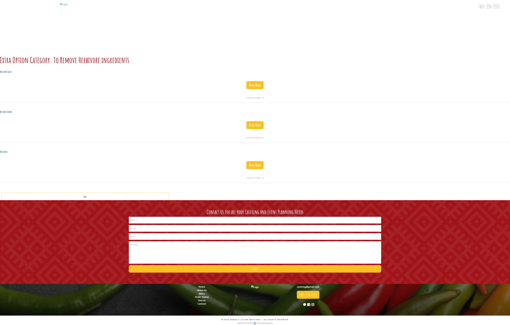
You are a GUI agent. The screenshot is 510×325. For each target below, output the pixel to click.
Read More (255, 85)
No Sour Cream (6, 112)
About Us (202, 290)
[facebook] (308, 305)
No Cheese (3, 151)
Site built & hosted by (255, 323)
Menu (202, 293)
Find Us (202, 300)
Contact (201, 303)
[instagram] (312, 305)
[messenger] (506, 7)
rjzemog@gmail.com (308, 286)
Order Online (202, 297)
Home (202, 286)
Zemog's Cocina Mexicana (245, 319)
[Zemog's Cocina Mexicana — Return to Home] (63, 4)
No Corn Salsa (6, 71)
